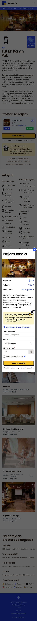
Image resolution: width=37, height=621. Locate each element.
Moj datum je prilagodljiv (15, 356)
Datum (6, 340)
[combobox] (18, 335)
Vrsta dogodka (9, 331)
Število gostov (9, 348)
